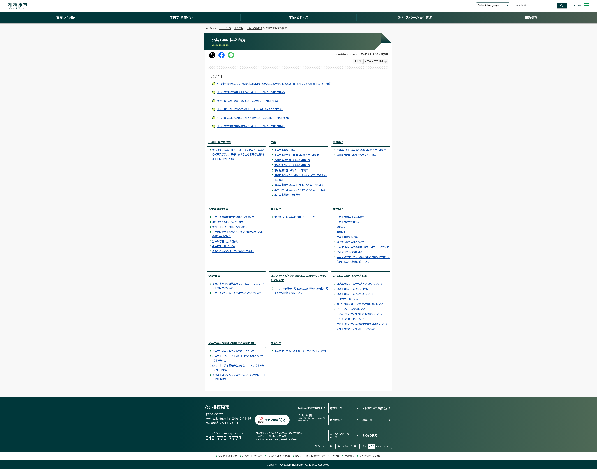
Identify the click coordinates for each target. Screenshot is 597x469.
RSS (298, 456)
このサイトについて (252, 456)
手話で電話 (271, 420)
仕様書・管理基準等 (219, 142)
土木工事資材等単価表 (348, 222)
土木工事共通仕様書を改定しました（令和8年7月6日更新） (247, 101)
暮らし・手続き (66, 17)
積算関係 (338, 209)
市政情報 (531, 17)
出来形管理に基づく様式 (225, 241)
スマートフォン (384, 446)
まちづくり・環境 (254, 28)
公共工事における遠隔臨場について (355, 294)
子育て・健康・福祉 (182, 17)
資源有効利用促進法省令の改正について (233, 351)
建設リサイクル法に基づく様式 (227, 222)
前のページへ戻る (325, 446)
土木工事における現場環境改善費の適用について (362, 324)
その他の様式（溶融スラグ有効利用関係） (233, 251)
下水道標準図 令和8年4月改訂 (291, 170)
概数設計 (341, 232)
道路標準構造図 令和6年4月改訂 (292, 160)
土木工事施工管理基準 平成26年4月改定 (296, 155)
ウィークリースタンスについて (352, 309)
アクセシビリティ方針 (370, 456)
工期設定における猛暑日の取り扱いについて (360, 314)
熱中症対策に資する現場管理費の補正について (361, 304)
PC (372, 446)
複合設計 (341, 227)
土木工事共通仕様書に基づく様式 (229, 227)
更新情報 (349, 456)
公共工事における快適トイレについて (356, 329)
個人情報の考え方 (227, 456)
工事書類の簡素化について (351, 319)
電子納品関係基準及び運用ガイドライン (294, 217)
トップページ (225, 28)
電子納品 (276, 209)
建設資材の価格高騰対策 (349, 252)
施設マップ (336, 408)
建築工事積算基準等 (347, 237)
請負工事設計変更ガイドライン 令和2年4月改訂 (299, 185)
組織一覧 (367, 420)
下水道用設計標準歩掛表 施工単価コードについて (363, 247)
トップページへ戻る (349, 446)
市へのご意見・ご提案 (279, 456)
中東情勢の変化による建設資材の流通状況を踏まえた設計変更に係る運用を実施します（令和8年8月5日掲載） (274, 84)
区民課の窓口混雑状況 (374, 408)
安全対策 (276, 343)
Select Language (488, 5)
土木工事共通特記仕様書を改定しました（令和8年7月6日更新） (250, 109)
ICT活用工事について (348, 299)
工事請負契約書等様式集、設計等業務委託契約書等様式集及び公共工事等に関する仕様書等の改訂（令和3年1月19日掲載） (238, 154)
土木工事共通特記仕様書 (287, 195)
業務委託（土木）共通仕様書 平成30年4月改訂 (361, 150)
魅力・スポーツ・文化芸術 (415, 17)
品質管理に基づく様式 (223, 246)
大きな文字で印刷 (373, 61)
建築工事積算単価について (351, 242)
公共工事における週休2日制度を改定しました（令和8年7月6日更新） (253, 118)
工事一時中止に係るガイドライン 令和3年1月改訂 (300, 190)
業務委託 (338, 142)
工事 (273, 142)
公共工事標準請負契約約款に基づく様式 (233, 217)
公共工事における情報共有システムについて (360, 284)
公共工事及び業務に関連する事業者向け (232, 343)
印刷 (356, 61)
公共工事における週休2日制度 (353, 289)
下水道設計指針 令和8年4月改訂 (292, 165)
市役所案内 (336, 420)
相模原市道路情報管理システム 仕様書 (356, 155)
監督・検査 (214, 275)
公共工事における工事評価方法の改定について (236, 293)
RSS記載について (315, 456)
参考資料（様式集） (218, 209)
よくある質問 (369, 435)
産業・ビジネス (298, 17)
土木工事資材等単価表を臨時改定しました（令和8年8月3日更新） (251, 92)
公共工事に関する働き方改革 (350, 275)
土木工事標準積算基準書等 (351, 217)
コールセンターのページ (339, 435)
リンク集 (335, 456)
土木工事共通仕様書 (284, 150)
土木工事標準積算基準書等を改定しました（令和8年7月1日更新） (251, 126)
